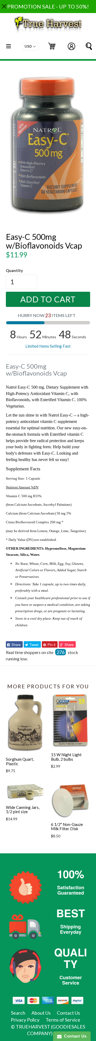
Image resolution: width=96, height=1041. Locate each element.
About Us (41, 1013)
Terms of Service (63, 1020)
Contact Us (68, 1013)
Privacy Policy (25, 1020)
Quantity (14, 270)
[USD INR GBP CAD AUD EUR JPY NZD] (31, 46)
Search (18, 1013)
